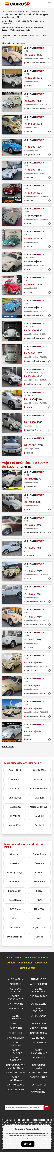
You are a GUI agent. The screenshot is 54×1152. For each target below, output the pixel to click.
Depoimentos (25, 962)
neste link (25, 30)
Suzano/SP (18, 11)
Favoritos (43, 957)
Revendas (30, 957)
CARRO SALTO (38, 1057)
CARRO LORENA (15, 1038)
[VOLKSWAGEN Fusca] (12, 147)
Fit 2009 (15, 779)
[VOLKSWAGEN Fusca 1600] (12, 56)
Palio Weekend (14, 937)
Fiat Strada (39, 882)
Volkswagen (35, 11)
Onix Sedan (14, 927)
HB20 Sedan (15, 909)
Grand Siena (15, 900)
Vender (18, 957)
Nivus (15, 918)
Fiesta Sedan (14, 891)
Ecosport (39, 863)
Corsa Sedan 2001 (39, 789)
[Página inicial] (49, 3)
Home (4, 11)
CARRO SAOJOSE (38, 1072)
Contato (11, 962)
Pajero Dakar (39, 927)
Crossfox (14, 863)
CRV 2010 (39, 798)
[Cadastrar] (47, 1107)
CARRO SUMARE (38, 1077)
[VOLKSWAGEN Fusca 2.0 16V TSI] (12, 400)
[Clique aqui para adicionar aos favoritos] (49, 63)
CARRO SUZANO (15, 1085)
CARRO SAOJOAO (15, 1072)
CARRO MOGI (38, 1038)
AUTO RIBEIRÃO (38, 984)
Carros (10, 11)
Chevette (14, 854)
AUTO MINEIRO (38, 979)
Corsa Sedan (39, 854)
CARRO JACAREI (38, 1023)
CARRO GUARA (38, 1016)
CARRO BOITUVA (15, 1008)
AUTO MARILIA (15, 979)
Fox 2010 (39, 825)
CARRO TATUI (38, 1085)
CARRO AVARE (15, 1004)
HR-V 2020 (14, 816)
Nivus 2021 (39, 779)
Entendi (28, 1144)
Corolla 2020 (39, 770)
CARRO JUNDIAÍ (38, 1028)
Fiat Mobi (14, 882)
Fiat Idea (39, 872)
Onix (39, 918)
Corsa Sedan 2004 (39, 807)
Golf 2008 (14, 789)
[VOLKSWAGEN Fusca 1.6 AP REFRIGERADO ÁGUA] (12, 377)
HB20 (39, 900)
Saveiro (39, 937)
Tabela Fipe (41, 962)
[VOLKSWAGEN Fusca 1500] (12, 239)
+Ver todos (25, 467)
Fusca (39, 891)
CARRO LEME (16, 1033)
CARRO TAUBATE (16, 1090)
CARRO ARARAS (38, 996)
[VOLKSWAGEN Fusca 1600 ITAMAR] (12, 262)
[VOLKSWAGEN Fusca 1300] (12, 101)
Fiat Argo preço (14, 872)
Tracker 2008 (14, 807)
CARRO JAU (15, 1028)
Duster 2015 (15, 770)
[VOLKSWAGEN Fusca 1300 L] (12, 79)
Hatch (27, 11)
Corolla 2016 (15, 798)
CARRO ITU (15, 1023)
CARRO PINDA (38, 1043)
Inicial (9, 957)
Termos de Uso (27, 968)
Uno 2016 (39, 816)
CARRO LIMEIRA (38, 1033)
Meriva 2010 (15, 825)
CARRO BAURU (38, 1004)
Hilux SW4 (39, 909)
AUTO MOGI (15, 984)
